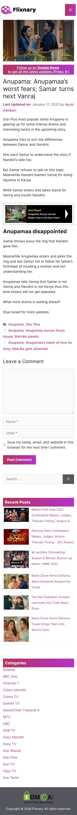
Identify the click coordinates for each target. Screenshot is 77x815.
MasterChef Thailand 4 (21, 710)
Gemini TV (11, 703)
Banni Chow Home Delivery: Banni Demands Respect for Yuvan (51, 581)
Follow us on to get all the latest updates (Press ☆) (38, 70)
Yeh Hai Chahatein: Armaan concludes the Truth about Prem (50, 602)
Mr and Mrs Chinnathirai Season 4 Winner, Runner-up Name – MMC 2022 (52, 558)
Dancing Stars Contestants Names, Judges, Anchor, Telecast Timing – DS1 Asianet (53, 536)
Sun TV (9, 764)
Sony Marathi (13, 737)
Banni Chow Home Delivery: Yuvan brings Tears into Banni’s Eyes (51, 624)
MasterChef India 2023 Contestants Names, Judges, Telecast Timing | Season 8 (52, 515)
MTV (6, 717)
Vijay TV (9, 771)
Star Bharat (12, 751)
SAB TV (9, 730)
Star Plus (33, 324)
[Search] (68, 479)
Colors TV (11, 697)
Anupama (16, 324)
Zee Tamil (11, 778)
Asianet (9, 670)
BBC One (10, 676)
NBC (6, 724)
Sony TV (9, 744)
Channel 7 (11, 683)
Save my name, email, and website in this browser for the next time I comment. (40, 444)
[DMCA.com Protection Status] (38, 802)
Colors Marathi (14, 690)
